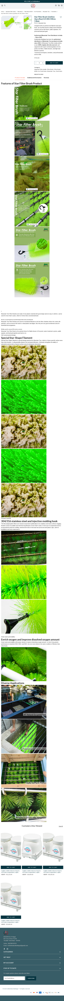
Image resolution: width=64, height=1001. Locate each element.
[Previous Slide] (3, 22)
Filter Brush (50, 69)
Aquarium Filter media (40, 69)
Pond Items (59, 71)
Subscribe (31, 978)
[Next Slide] (21, 22)
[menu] (4, 5)
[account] (61, 5)
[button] (12, 22)
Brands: (40, 23)
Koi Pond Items (42, 71)
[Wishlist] (56, 5)
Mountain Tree (51, 71)
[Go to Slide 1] (28, 20)
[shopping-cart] (59, 5)
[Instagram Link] (8, 949)
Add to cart (54, 62)
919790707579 (12, 943)
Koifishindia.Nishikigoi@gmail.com (18, 945)
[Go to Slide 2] (28, 28)
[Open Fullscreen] (20, 27)
